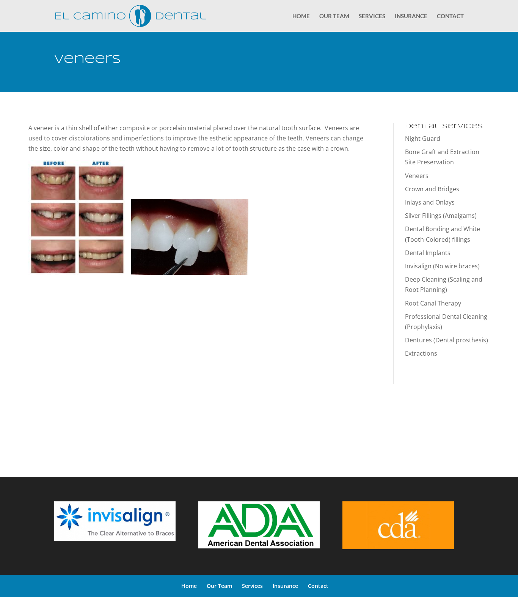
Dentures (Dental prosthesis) (446, 340)
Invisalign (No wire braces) (442, 266)
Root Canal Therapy (433, 303)
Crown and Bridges (432, 189)
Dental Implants (428, 253)
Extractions (421, 353)
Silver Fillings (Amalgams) (441, 215)
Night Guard (422, 138)
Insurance (411, 16)
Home (301, 16)
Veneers (417, 176)
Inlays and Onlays (430, 202)
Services (372, 16)
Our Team (334, 16)
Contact (450, 16)
